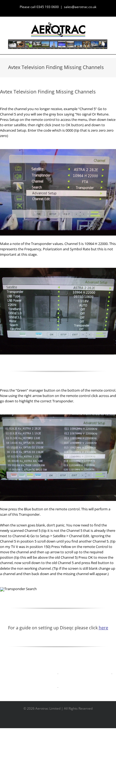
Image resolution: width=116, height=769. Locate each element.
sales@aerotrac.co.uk (80, 7)
